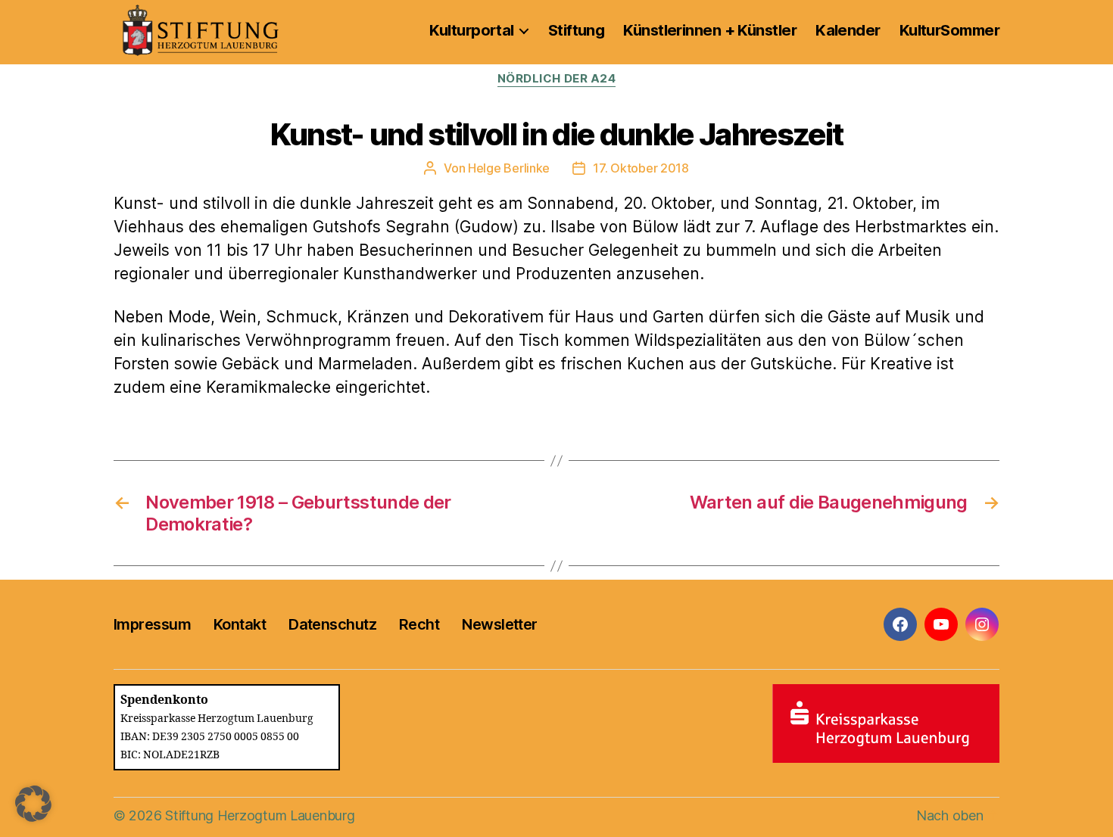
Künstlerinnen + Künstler (710, 30)
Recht (419, 624)
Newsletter (499, 624)
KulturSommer (949, 30)
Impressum (152, 624)
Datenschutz (332, 624)
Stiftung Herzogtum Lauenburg (259, 815)
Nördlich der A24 (556, 79)
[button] (33, 803)
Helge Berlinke (509, 168)
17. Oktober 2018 (641, 168)
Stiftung (576, 30)
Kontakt (240, 624)
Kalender (848, 30)
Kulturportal (471, 30)
